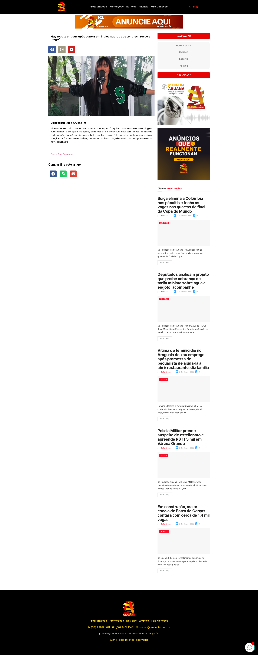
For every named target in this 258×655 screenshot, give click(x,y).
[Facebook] (52, 49)
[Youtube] (71, 49)
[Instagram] (62, 49)
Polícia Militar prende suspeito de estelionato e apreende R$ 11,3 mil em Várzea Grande (181, 437)
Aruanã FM (165, 216)
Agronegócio (183, 45)
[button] (53, 174)
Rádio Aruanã (166, 372)
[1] (249, 648)
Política (183, 65)
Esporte (183, 58)
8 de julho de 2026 (184, 216)
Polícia (163, 379)
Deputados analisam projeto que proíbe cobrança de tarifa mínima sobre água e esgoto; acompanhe (183, 281)
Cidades (183, 52)
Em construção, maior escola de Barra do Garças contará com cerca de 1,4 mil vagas (183, 513)
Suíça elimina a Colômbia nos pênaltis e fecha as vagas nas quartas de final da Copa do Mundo (181, 205)
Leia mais (164, 263)
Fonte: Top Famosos (62, 154)
